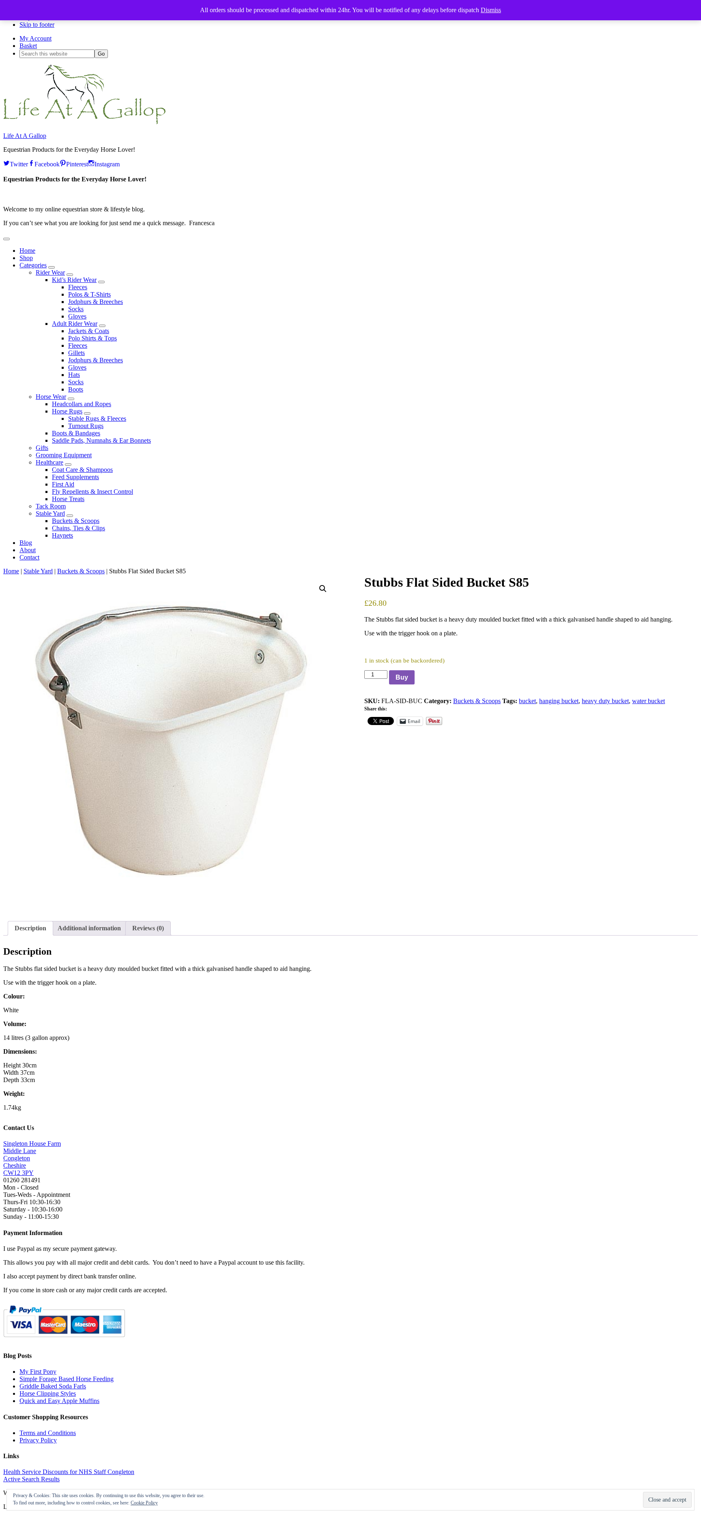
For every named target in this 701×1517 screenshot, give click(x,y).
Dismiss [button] (491, 9)
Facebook (47, 163)
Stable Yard (38, 571)
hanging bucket (558, 700)
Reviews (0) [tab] (148, 928)
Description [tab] (30, 928)
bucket (527, 700)
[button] (6, 239)
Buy (402, 677)
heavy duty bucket (605, 700)
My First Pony (37, 1371)
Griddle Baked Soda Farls (52, 1386)
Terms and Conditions (47, 1432)
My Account (35, 38)
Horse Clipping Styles (47, 1393)
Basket (28, 45)
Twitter (19, 163)
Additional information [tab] (89, 928)
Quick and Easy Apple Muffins (59, 1400)
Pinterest (77, 163)
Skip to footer (36, 24)
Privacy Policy (38, 1440)
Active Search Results (31, 1479)
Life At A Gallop (24, 135)
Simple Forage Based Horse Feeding (66, 1378)
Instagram (107, 163)
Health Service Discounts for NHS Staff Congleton (68, 1471)
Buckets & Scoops (81, 571)
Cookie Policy (144, 1503)
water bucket (648, 700)
